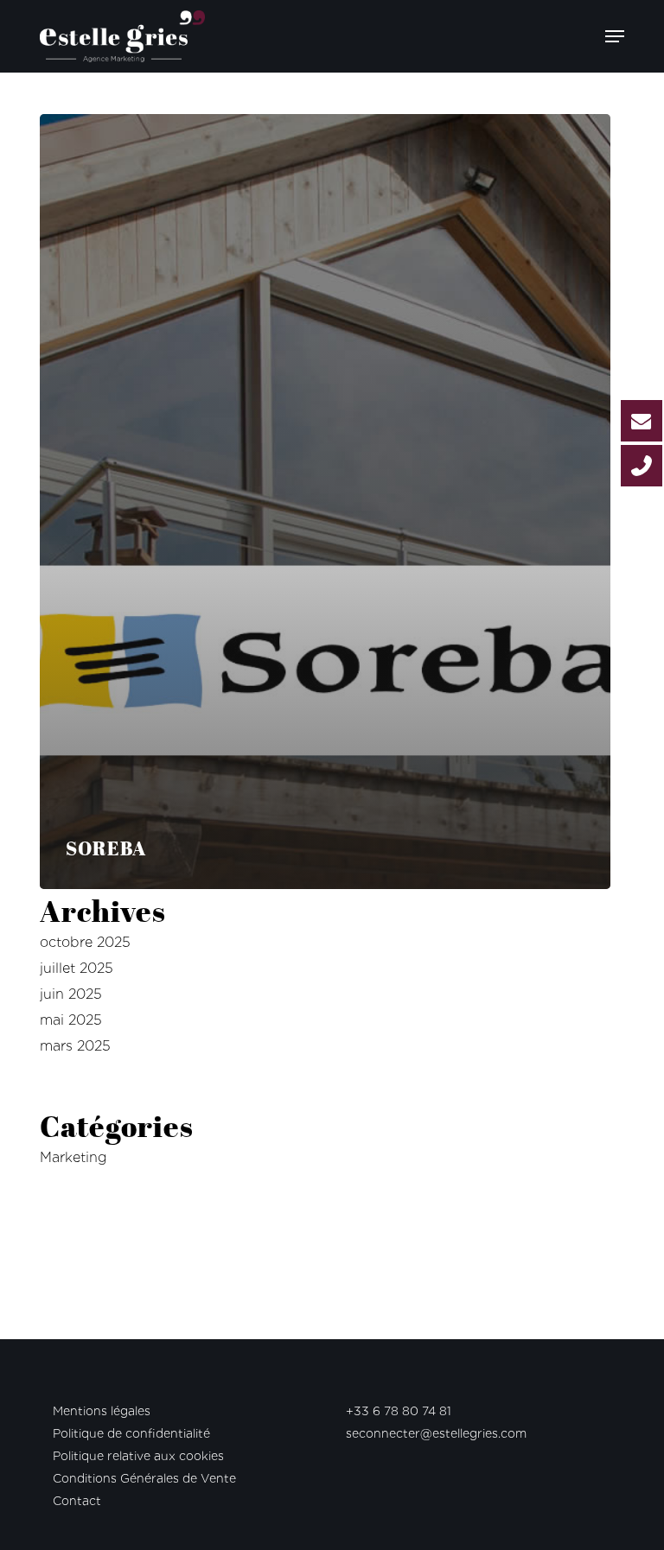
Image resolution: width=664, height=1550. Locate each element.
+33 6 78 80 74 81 (398, 1411)
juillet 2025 (76, 968)
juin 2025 (71, 994)
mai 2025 (71, 1020)
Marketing (73, 1157)
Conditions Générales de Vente (144, 1478)
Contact (77, 1501)
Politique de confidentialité (131, 1433)
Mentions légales (101, 1411)
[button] (614, 36)
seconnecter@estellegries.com (436, 1433)
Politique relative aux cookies (138, 1456)
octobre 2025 (85, 942)
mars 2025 (75, 1046)
